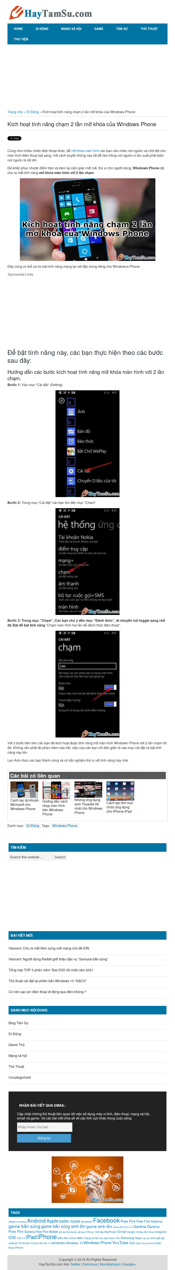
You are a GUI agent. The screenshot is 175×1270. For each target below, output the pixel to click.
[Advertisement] (87, 75)
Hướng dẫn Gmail (145, 1231)
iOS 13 (21, 1238)
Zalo (132, 1243)
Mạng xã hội (71, 28)
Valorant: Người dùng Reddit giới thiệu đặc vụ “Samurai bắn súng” (58, 959)
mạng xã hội (91, 1238)
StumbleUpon (110, 1264)
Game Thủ (17, 1044)
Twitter (75, 1264)
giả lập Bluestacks (68, 1231)
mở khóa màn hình (85, 150)
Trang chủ (15, 111)
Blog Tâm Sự (18, 1022)
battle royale (69, 1221)
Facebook (106, 1220)
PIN (118, 1238)
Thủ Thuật (149, 28)
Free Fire (128, 1221)
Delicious (90, 1264)
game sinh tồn (99, 1226)
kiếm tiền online (67, 1238)
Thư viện (21, 39)
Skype (138, 1238)
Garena (139, 1226)
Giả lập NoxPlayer (106, 1232)
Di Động (42, 28)
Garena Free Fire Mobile (41, 1231)
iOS (12, 1237)
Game (98, 28)
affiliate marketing (17, 1221)
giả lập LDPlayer (86, 1231)
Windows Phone (64, 825)
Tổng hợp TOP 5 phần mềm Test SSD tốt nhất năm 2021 (51, 969)
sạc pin (146, 1238)
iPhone (47, 1236)
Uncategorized (20, 1077)
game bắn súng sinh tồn (63, 1226)
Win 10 (47, 1243)
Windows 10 (74, 1243)
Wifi (41, 1243)
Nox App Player (107, 1238)
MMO (80, 1238)
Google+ (129, 1264)
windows (58, 1242)
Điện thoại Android (145, 1243)
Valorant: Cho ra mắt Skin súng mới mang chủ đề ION (49, 948)
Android (36, 1220)
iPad (31, 1237)
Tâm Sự (122, 28)
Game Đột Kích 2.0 (123, 1227)
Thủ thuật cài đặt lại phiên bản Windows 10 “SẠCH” (47, 980)
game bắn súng (24, 1226)
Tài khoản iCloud (28, 1243)
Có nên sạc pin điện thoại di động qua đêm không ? (47, 991)
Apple (52, 1220)
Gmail (121, 1231)
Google (131, 1232)
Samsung (127, 1237)
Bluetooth (86, 1221)
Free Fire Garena (149, 1221)
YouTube (120, 1242)
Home (18, 28)
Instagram (160, 1232)
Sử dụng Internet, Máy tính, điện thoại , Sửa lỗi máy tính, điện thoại (50, 11)
